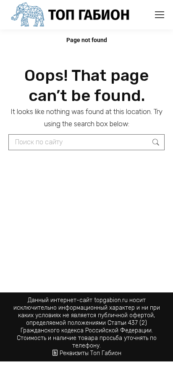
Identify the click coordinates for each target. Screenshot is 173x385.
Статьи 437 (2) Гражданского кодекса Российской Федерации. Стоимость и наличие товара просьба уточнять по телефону (87, 334)
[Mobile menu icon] (160, 15)
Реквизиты (74, 353)
